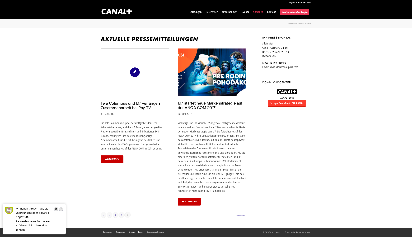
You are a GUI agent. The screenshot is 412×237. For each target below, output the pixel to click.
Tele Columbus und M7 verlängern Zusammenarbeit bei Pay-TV (131, 105)
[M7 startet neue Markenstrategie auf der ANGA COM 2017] (212, 72)
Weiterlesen (112, 159)
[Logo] (117, 12)
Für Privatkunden (304, 2)
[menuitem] (292, 2)
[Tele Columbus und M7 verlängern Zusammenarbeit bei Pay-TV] (135, 72)
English (292, 2)
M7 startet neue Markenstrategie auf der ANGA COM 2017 (210, 105)
